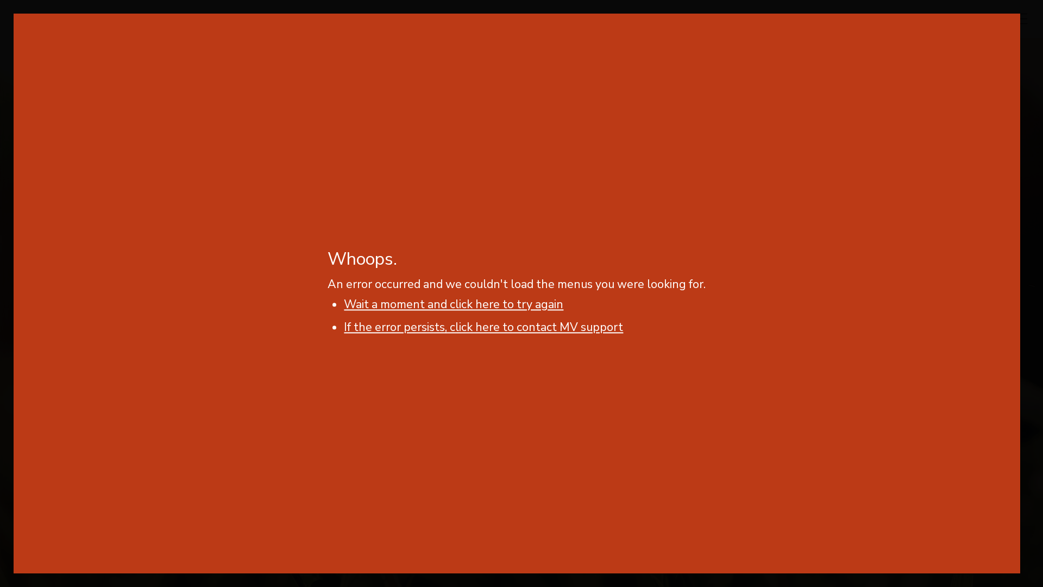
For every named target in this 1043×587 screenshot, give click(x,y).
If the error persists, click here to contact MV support (483, 328)
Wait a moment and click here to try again (453, 305)
